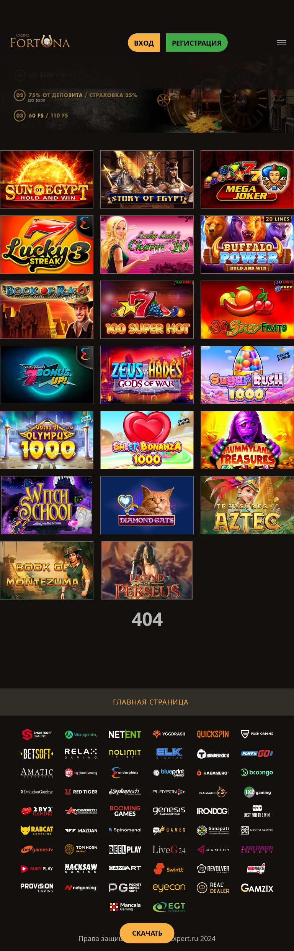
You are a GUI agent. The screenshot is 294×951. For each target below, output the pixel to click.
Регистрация (197, 43)
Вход (144, 43)
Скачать (147, 933)
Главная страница (151, 701)
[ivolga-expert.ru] (40, 42)
